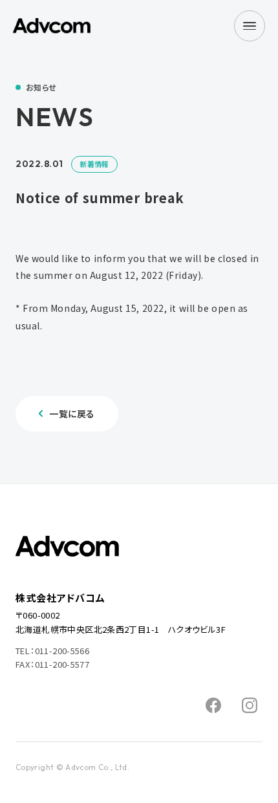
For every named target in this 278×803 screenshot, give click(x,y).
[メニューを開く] (249, 25)
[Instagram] (249, 705)
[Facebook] (213, 705)
